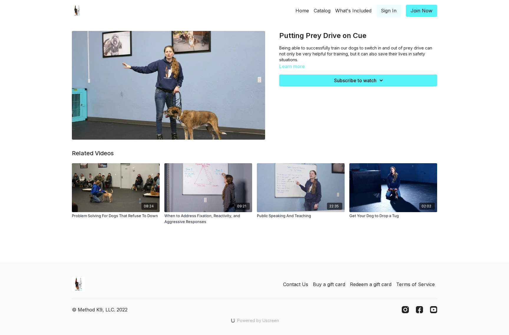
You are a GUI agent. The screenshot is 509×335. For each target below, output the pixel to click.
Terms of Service (415, 284)
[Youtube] (433, 309)
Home (302, 11)
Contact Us (295, 284)
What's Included (353, 11)
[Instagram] (405, 309)
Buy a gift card (329, 284)
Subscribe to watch (355, 80)
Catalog (322, 11)
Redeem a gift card (370, 284)
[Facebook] (419, 309)
